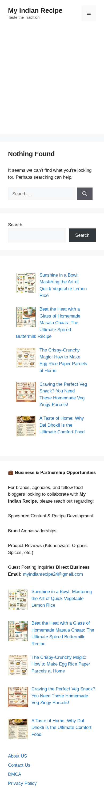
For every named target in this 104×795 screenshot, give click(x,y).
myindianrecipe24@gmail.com (53, 574)
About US (17, 756)
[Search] (85, 194)
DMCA (14, 774)
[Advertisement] (52, 81)
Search (15, 224)
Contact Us (19, 765)
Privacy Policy (22, 783)
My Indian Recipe (35, 10)
